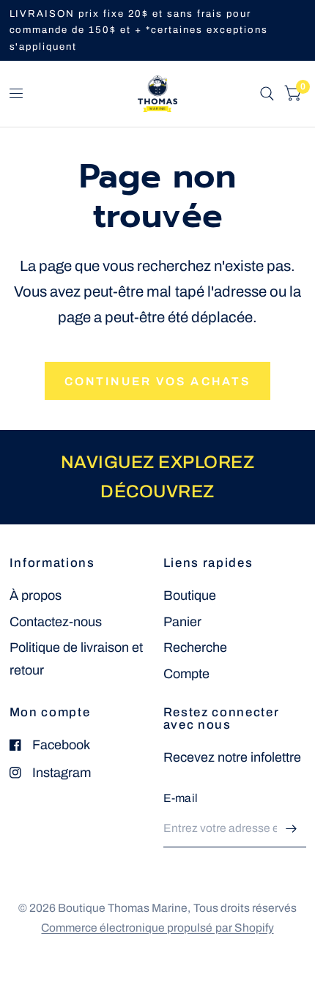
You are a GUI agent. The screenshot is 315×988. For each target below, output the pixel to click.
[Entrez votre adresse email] (291, 828)
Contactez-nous (56, 621)
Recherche (195, 647)
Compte (186, 673)
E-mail (181, 798)
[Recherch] (267, 94)
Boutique (189, 595)
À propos (36, 595)
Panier (182, 621)
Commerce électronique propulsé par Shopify (157, 927)
